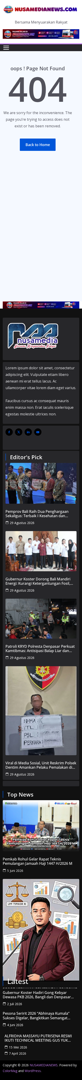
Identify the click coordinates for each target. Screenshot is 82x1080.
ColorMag (10, 1071)
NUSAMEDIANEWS (44, 1065)
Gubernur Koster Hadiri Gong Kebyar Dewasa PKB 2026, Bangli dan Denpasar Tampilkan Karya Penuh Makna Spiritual (37, 995)
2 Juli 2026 (14, 1004)
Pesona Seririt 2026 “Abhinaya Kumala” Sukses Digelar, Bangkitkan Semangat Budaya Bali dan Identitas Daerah (36, 1015)
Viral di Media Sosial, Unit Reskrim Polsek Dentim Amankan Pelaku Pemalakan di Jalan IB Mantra (40, 765)
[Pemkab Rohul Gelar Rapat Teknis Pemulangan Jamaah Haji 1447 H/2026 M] (41, 825)
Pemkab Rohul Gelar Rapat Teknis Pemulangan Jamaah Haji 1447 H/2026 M (37, 861)
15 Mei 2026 (18, 1047)
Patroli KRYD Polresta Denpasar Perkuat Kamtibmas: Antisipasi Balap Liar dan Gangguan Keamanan (40, 648)
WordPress (33, 1071)
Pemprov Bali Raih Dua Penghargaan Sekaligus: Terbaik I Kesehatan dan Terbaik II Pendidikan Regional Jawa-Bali (39, 513)
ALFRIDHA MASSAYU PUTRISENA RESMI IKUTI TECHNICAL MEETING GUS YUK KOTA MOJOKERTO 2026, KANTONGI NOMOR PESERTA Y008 (38, 1038)
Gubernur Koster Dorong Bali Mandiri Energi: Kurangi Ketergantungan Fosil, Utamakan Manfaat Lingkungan (37, 581)
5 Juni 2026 (15, 870)
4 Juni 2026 (15, 1025)
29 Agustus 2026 (22, 523)
